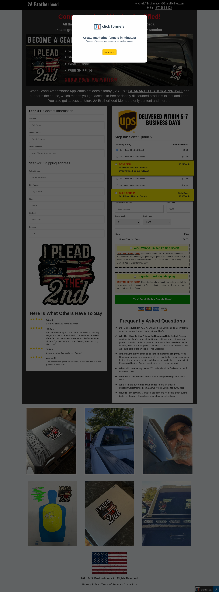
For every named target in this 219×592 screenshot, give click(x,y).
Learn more (109, 52)
